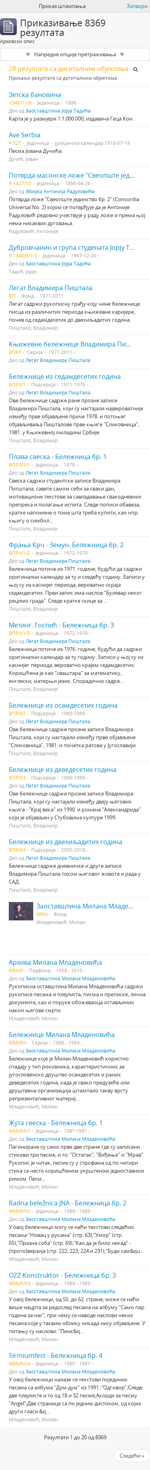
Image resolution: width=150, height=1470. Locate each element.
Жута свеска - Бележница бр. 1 (56, 1122)
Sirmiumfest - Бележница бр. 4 (55, 1355)
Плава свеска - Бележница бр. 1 (58, 456)
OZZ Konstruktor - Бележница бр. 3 (62, 1275)
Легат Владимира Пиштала (50, 287)
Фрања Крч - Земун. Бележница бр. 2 (66, 544)
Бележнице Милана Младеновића (62, 1034)
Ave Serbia (24, 135)
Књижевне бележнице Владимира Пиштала (77, 344)
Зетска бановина (35, 94)
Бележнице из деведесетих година (62, 769)
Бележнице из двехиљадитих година (65, 841)
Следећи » (132, 1455)
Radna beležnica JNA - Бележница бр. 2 (67, 1203)
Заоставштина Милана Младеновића (70, 978)
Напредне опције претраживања (75, 54)
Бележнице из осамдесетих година (63, 705)
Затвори (137, 6)
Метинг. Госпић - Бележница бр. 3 (61, 625)
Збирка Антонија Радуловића (60, 191)
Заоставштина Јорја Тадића (58, 110)
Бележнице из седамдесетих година (65, 376)
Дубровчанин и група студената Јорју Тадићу (78, 247)
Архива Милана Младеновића (55, 962)
